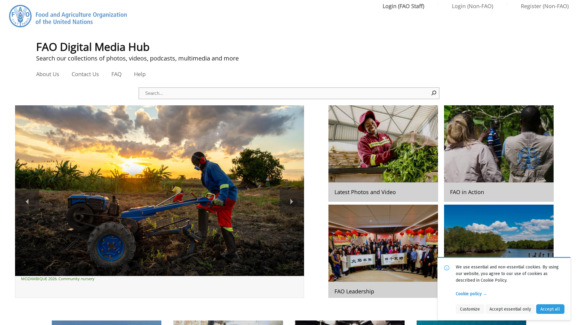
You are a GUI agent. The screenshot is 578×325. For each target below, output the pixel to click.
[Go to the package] (383, 153)
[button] (434, 93)
